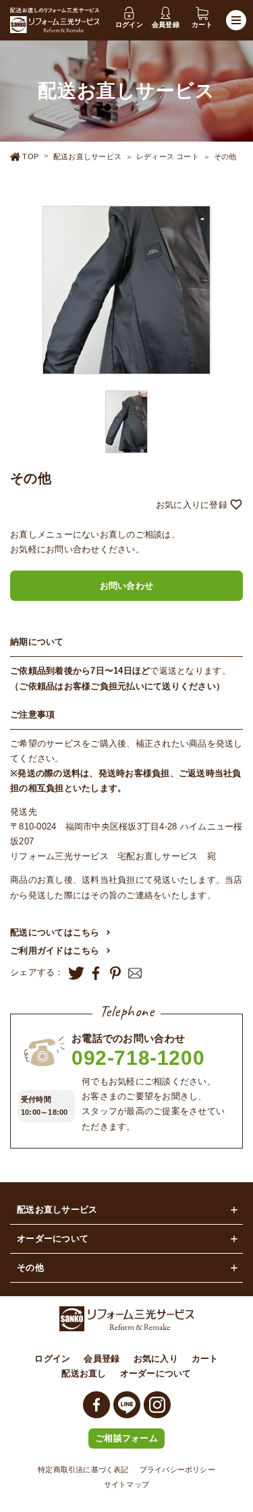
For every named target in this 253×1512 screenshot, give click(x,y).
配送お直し (83, 1373)
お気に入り (156, 1359)
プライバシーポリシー (177, 1469)
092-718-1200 (138, 1058)
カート (205, 1359)
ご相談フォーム (126, 1438)
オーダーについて (156, 1373)
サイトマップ (126, 1484)
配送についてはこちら (55, 932)
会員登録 (101, 1359)
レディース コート (167, 156)
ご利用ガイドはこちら (55, 951)
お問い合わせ (127, 586)
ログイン (52, 1359)
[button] (126, 505)
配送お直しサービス (87, 156)
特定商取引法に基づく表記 (83, 1469)
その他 (225, 156)
